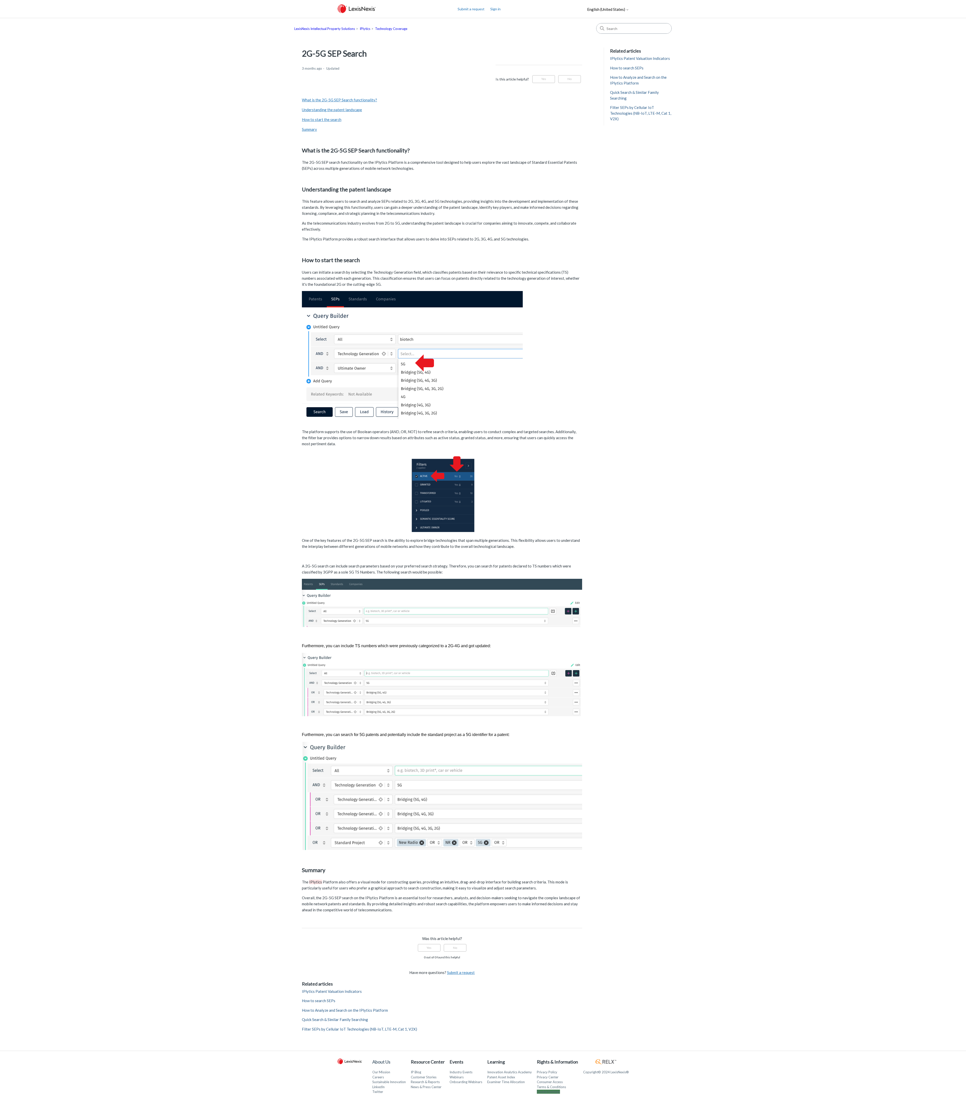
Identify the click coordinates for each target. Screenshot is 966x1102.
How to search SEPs (318, 1000)
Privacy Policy (547, 1072)
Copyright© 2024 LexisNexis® (606, 1072)
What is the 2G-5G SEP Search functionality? (339, 100)
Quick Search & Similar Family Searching (335, 1019)
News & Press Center (426, 1087)
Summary (309, 129)
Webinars (457, 1077)
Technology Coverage (391, 29)
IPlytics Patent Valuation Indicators (332, 991)
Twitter (377, 1092)
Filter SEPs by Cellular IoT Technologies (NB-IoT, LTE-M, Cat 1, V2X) (359, 1029)
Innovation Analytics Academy (509, 1072)
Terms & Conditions (551, 1087)
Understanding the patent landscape (332, 109)
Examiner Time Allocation (506, 1082)
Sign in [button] (495, 9)
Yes (543, 79)
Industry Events (461, 1072)
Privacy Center (547, 1077)
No (570, 79)
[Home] (356, 9)
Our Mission (381, 1072)
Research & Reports (425, 1082)
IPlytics (365, 29)
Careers (378, 1077)
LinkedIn (378, 1087)
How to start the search (321, 119)
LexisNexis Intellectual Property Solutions (324, 29)
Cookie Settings (548, 1092)
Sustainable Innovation (389, 1082)
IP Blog (416, 1072)
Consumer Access (550, 1082)
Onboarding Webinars (466, 1082)
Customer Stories (423, 1077)
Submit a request (471, 9)
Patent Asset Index (501, 1077)
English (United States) (606, 9)
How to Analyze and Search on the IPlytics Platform (345, 1010)
